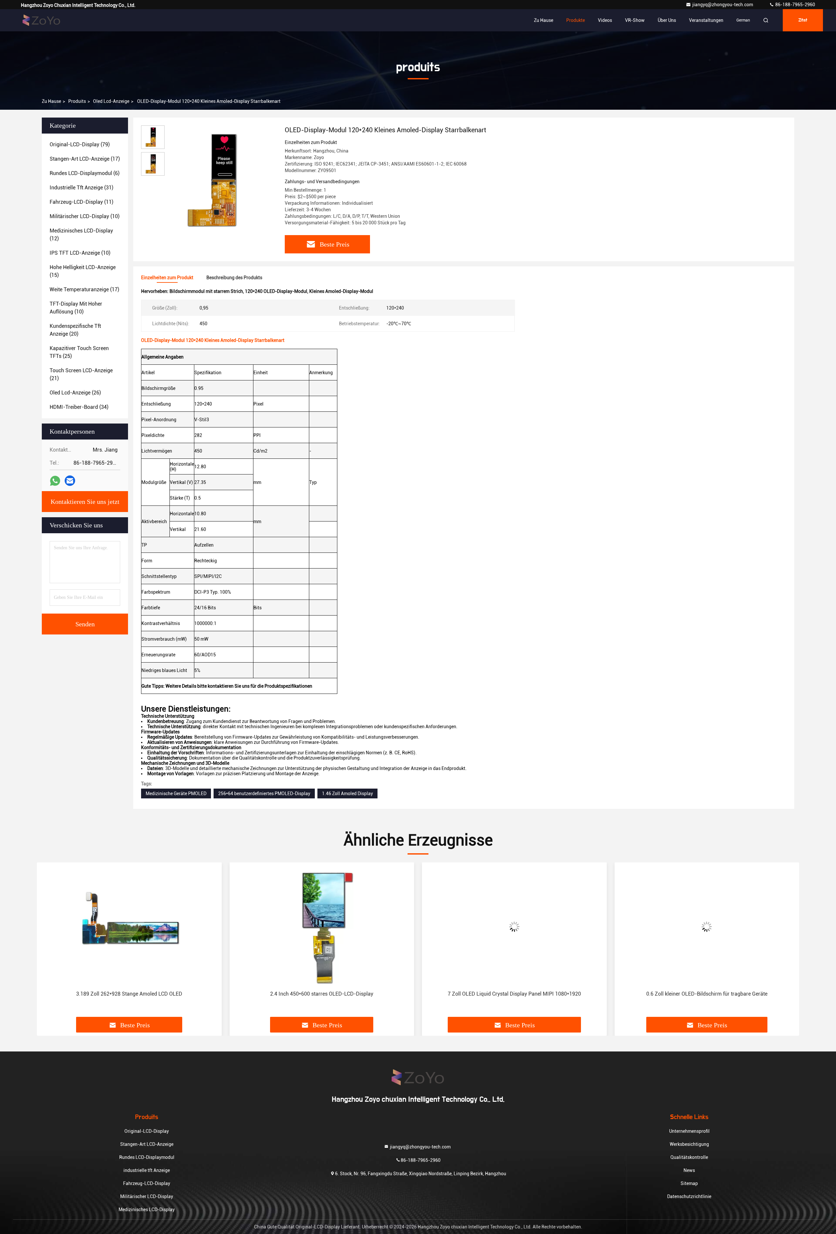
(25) (79, 352)
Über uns (667, 20)
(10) (85, 216)
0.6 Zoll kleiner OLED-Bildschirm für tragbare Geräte (706, 994)
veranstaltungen (706, 20)
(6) (85, 173)
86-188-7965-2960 (794, 4)
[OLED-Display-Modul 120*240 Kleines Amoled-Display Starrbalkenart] (222, 180)
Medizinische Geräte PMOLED (176, 793)
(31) (81, 187)
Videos (605, 20)
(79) (80, 144)
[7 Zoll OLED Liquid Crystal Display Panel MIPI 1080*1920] (514, 926)
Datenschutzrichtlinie (689, 1196)
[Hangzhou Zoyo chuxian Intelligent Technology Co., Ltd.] (41, 20)
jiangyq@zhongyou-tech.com (724, 4)
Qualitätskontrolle (689, 1157)
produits (77, 101)
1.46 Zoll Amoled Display (347, 793)
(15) (83, 271)
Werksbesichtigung (689, 1144)
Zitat (802, 20)
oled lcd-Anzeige (111, 101)
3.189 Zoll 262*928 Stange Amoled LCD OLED (129, 994)
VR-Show (635, 20)
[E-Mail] (70, 480)
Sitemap (689, 1183)
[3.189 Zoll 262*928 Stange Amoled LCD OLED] (129, 926)
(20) (75, 330)
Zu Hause (543, 20)
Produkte (575, 20)
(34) (79, 407)
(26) (75, 393)
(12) (81, 235)
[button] (48, 942)
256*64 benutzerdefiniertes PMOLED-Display (264, 793)
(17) (85, 159)
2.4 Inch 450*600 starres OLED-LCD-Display (321, 994)
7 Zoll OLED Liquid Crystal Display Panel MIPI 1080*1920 (514, 994)
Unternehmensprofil (689, 1131)
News (689, 1170)
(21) (81, 374)
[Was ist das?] (55, 481)
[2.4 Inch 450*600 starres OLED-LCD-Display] (322, 926)
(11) (81, 202)
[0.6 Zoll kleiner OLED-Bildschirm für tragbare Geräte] (707, 926)
